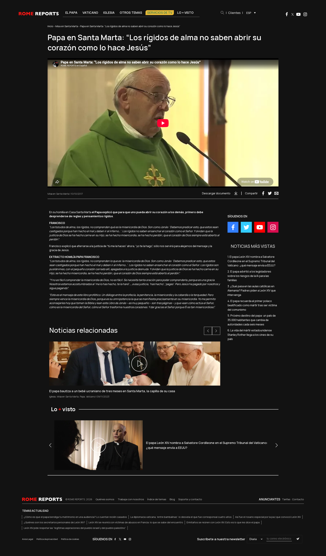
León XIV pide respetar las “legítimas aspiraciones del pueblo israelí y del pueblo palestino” (75, 528)
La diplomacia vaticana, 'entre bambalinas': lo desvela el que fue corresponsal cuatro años (181, 517)
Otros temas (131, 13)
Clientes (234, 13)
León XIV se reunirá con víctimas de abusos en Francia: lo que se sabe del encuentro (136, 522)
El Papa (71, 13)
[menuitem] (250, 12)
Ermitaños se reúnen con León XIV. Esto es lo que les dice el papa (223, 522)
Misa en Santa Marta (66, 26)
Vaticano (90, 13)
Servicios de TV (159, 13)
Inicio (50, 26)
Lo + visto (185, 13)
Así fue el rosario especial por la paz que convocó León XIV (268, 517)
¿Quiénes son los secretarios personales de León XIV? (54, 522)
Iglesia (109, 13)
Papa (82, 396)
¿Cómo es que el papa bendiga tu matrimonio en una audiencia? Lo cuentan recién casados (75, 517)
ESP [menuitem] (248, 13)
